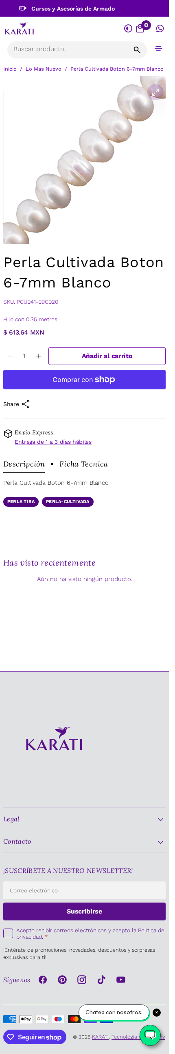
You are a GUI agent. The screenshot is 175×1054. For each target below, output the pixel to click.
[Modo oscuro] (128, 29)
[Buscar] (137, 50)
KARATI (100, 1037)
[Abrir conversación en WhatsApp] (160, 29)
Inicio (10, 69)
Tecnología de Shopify (138, 1037)
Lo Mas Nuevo (43, 69)
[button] (158, 48)
